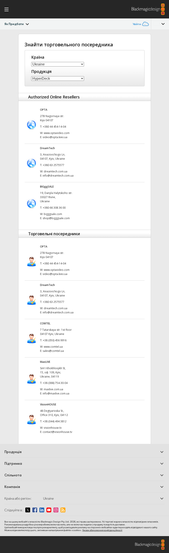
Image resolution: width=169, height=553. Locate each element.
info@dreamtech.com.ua (58, 175)
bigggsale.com (53, 214)
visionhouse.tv (53, 428)
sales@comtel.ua (53, 351)
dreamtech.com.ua (55, 171)
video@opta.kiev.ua (55, 137)
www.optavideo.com (57, 133)
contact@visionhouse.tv (57, 432)
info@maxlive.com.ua (56, 393)
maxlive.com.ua (53, 389)
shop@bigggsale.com (56, 218)
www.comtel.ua (53, 347)
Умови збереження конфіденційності (102, 530)
